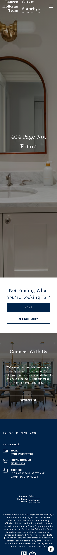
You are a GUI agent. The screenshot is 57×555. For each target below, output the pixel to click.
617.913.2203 (18, 463)
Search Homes (28, 319)
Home (28, 307)
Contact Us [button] (28, 400)
